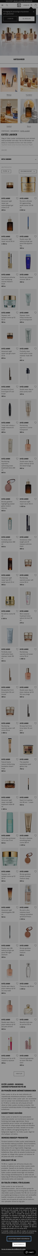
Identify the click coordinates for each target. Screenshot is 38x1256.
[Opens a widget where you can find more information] (30, 1252)
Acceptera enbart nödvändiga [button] (19, 1238)
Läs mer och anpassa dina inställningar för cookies (13, 1249)
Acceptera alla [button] (19, 1244)
